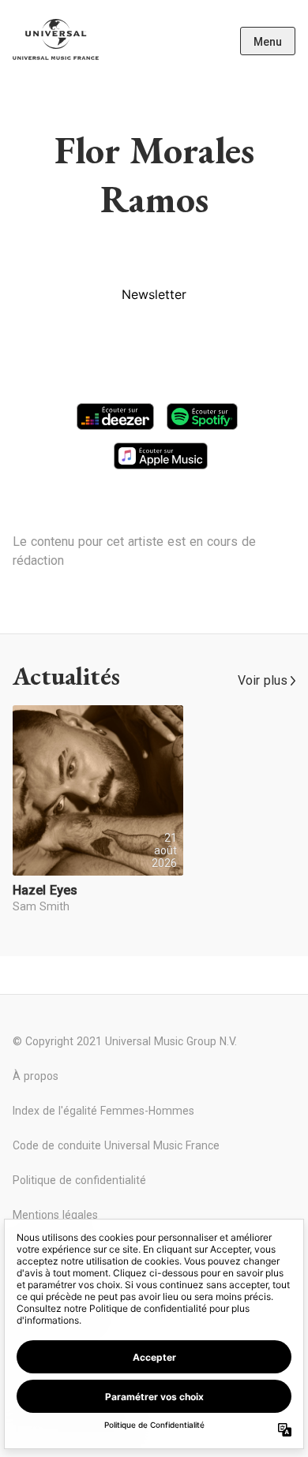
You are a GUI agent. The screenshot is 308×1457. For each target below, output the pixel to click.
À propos (35, 1076)
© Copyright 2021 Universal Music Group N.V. (125, 1041)
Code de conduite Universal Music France (116, 1145)
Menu (268, 41)
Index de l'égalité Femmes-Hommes (103, 1110)
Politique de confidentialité (79, 1180)
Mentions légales (55, 1215)
